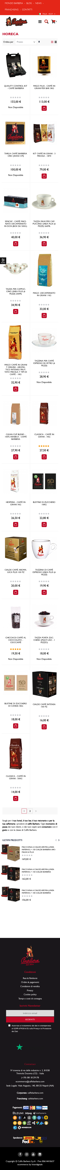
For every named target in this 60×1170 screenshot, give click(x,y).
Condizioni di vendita (30, 986)
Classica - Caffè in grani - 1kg (44, 435)
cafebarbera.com (35, 1098)
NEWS (38, 3)
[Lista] (55, 42)
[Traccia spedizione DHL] (28, 1137)
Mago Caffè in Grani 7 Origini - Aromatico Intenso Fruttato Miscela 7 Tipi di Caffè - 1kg (15, 370)
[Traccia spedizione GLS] (40, 1137)
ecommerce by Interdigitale (30, 1164)
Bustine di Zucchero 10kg (44, 503)
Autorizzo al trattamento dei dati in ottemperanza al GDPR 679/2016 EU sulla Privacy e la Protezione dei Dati (31, 1028)
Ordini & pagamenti (30, 982)
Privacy (30, 990)
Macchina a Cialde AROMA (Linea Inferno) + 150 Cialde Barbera (38, 870)
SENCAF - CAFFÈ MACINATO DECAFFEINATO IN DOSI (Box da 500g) (15, 223)
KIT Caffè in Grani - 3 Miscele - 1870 (44, 154)
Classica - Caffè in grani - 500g (16, 777)
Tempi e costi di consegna (30, 998)
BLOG (29, 3)
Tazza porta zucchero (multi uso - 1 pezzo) (44, 640)
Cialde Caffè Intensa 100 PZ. (44, 705)
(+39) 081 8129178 (30, 1077)
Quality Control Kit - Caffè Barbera (15, 87)
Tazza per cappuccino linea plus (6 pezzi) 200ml (16, 291)
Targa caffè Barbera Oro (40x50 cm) (15, 154)
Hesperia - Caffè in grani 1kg (15, 503)
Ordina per (8, 42)
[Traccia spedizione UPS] (41, 1141)
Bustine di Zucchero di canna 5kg (15, 704)
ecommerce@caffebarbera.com (30, 1081)
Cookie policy (30, 994)
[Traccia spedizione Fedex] (28, 1141)
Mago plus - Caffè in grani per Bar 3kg (44, 87)
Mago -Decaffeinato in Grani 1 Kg (44, 294)
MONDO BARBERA (14, 3)
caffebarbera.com (35, 1093)
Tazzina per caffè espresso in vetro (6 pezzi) (44, 363)
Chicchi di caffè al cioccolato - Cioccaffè (15, 640)
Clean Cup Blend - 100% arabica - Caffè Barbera (16, 436)
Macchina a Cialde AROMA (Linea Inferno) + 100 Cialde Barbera (38, 891)
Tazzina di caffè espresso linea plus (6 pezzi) (44, 572)
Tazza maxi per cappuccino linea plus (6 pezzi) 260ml (44, 223)
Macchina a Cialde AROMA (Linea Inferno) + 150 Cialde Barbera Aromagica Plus (39, 849)
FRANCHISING (12, 9)
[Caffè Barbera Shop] (16, 21)
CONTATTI (27, 9)
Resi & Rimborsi (30, 978)
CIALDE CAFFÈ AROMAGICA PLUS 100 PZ (16, 571)
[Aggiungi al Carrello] (44, 108)
